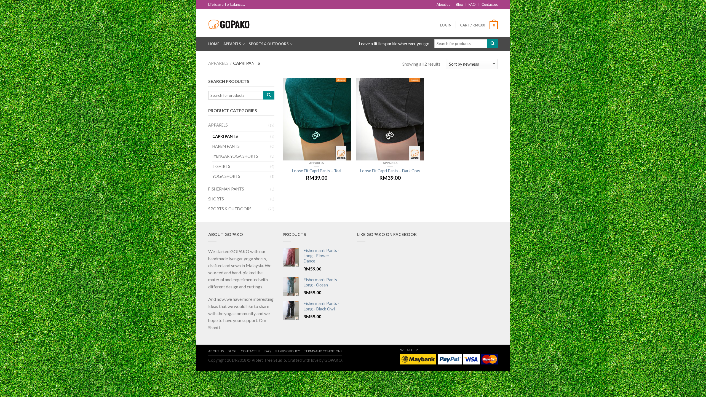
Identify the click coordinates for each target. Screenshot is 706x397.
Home (213, 44)
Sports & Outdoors (269, 44)
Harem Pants (226, 146)
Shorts (216, 199)
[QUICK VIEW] (317, 119)
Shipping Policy (287, 351)
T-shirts (221, 166)
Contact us (490, 4)
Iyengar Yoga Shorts (235, 156)
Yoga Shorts (226, 176)
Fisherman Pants (226, 189)
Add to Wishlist (344, 85)
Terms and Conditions (323, 351)
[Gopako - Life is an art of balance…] (230, 22)
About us (443, 4)
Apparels (232, 44)
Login (445, 25)
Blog (459, 4)
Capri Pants (225, 136)
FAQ (472, 4)
